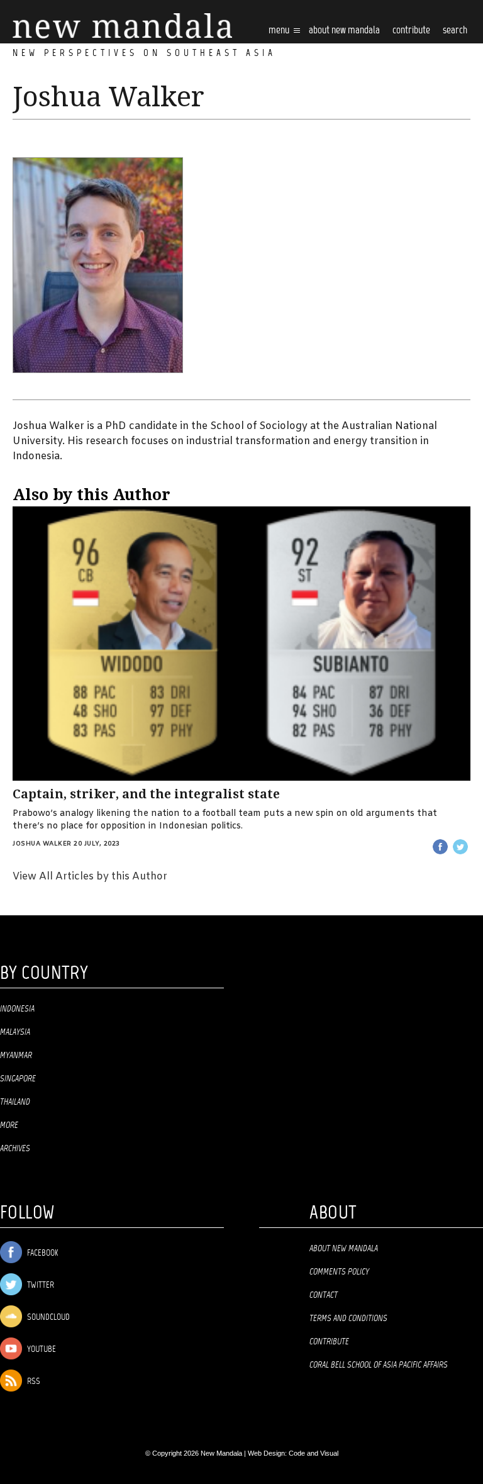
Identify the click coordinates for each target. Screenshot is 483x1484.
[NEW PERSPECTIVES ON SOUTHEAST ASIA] (122, 26)
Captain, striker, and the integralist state (146, 794)
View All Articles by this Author (90, 876)
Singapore (18, 1079)
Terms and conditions (348, 1319)
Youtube (40, 1349)
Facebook (41, 1253)
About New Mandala (344, 30)
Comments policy (339, 1272)
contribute (411, 30)
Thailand (15, 1102)
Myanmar (16, 1056)
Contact (323, 1295)
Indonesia (17, 1009)
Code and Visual (313, 1453)
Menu (280, 30)
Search (455, 30)
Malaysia (15, 1032)
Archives (15, 1149)
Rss (32, 1381)
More (9, 1125)
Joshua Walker (42, 844)
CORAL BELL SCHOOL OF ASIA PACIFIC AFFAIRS (378, 1365)
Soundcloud (47, 1317)
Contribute (329, 1342)
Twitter (39, 1285)
